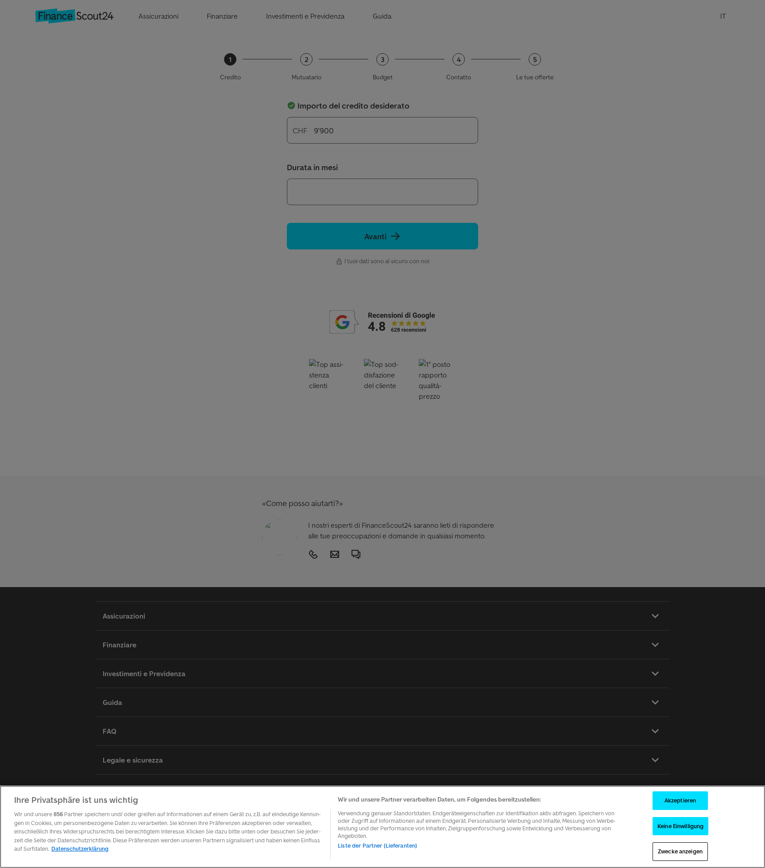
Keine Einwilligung (680, 826)
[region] (382, 827)
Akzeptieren (680, 800)
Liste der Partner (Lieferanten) (377, 845)
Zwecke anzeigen (680, 851)
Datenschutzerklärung (79, 848)
